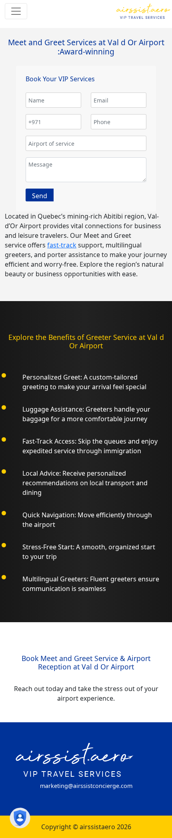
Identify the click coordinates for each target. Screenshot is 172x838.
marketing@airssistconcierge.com (86, 786)
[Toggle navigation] (16, 11)
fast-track (61, 245)
